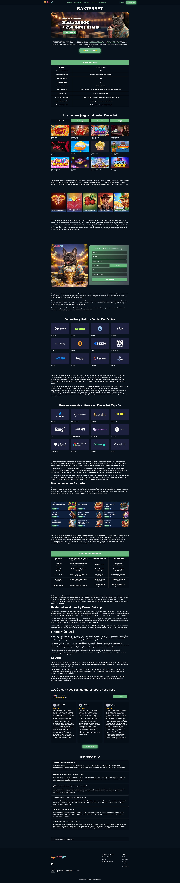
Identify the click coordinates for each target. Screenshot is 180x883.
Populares (59, 120)
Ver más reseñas (90, 746)
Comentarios (120, 696)
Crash (98, 120)
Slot (118, 120)
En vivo (79, 120)
